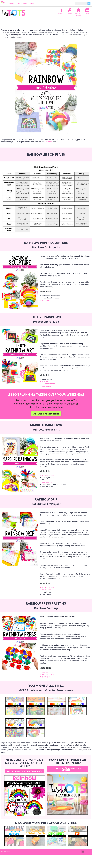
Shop (32, 3)
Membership (22, 3)
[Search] (89, 3)
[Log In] (69, 10)
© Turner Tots (5, 851)
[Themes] (61, 10)
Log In (70, 14)
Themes (11, 3)
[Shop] (87, 10)
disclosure (48, 142)
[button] (6, 836)
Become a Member (78, 14)
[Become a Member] (78, 10)
